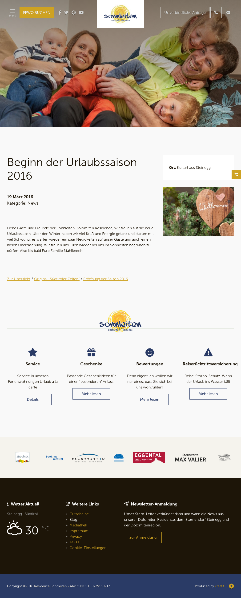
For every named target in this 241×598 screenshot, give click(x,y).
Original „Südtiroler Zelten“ (57, 279)
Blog (73, 519)
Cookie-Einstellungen (87, 547)
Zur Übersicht (18, 279)
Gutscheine (79, 514)
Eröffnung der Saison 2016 (105, 279)
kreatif (219, 586)
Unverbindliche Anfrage (185, 12)
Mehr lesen (91, 394)
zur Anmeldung (143, 537)
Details (33, 399)
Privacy (75, 536)
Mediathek (78, 525)
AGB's (74, 542)
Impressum (78, 531)
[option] (120, 63)
